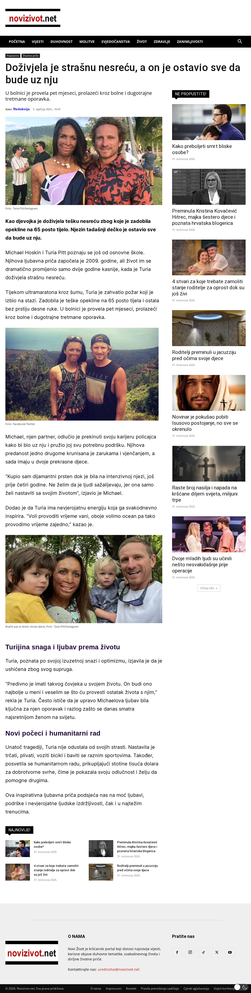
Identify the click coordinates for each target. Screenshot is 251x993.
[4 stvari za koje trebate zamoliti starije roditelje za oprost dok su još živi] (17, 872)
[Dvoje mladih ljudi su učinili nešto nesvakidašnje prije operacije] (209, 534)
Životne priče (30, 55)
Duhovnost (61, 41)
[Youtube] (230, 952)
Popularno (13, 55)
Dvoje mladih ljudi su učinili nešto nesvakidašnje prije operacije (202, 565)
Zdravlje (162, 41)
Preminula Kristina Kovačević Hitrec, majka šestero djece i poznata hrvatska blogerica (137, 847)
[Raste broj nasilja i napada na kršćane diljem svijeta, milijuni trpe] (209, 464)
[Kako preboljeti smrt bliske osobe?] (17, 848)
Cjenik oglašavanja (196, 988)
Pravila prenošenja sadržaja (160, 988)
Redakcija (21, 109)
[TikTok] (203, 952)
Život (142, 41)
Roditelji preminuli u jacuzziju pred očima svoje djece (204, 355)
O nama (95, 988)
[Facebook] (177, 952)
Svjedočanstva (115, 41)
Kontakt (131, 988)
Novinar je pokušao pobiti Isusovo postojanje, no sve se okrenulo (205, 423)
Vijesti (38, 41)
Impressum (113, 988)
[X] (217, 952)
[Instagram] (190, 952)
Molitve (87, 41)
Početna (17, 41)
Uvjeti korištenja (225, 988)
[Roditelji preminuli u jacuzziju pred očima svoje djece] (101, 872)
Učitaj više (207, 588)
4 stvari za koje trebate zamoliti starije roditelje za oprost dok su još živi (56, 870)
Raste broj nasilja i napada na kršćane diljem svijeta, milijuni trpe (205, 494)
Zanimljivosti (190, 41)
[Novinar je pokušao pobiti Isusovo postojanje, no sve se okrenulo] (209, 393)
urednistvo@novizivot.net (118, 969)
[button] (240, 42)
